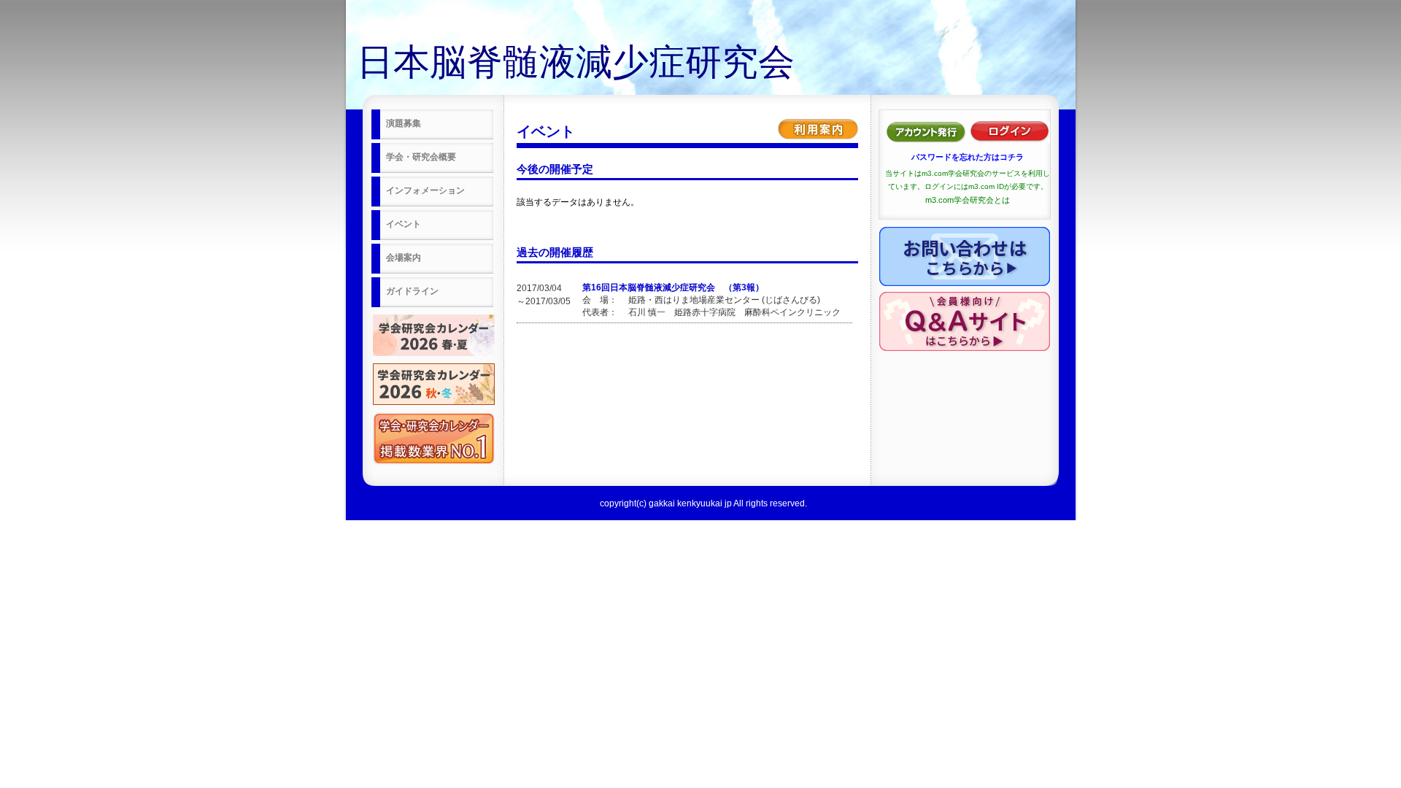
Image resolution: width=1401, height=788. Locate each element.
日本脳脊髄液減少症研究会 (576, 62)
